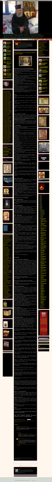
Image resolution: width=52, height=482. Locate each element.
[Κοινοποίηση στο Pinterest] (30, 419)
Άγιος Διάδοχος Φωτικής (6, 99)
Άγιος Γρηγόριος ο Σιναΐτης (6, 98)
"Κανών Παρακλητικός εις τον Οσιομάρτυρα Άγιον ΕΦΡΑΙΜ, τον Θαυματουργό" (9, 50)
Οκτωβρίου (41, 212)
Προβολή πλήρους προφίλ (42, 347)
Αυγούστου (41, 214)
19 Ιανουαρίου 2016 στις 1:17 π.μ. (25, 438)
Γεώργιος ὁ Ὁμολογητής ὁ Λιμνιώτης (43, 329)
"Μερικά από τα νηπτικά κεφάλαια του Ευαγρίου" (9, 54)
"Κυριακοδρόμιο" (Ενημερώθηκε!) (23, 34)
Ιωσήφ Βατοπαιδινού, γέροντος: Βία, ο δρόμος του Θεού (43, 233)
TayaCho (30, 480)
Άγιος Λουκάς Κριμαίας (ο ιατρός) (7, 125)
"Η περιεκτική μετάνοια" (43, 269)
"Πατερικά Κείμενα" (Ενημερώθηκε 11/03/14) (35, 34)
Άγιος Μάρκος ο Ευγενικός (6, 127)
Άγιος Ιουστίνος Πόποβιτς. (6, 114)
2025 (40, 195)
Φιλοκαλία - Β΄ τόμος (34, 35)
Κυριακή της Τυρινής (41, 45)
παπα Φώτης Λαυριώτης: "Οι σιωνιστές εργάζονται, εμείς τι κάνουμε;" (9, 47)
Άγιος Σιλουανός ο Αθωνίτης (7, 137)
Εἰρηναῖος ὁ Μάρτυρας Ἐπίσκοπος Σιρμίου (44, 319)
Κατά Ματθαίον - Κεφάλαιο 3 (42, 295)
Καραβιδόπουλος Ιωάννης (6, 261)
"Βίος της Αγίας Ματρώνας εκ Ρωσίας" (43, 261)
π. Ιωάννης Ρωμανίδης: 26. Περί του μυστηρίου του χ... (43, 231)
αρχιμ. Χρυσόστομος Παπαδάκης (22, 420)
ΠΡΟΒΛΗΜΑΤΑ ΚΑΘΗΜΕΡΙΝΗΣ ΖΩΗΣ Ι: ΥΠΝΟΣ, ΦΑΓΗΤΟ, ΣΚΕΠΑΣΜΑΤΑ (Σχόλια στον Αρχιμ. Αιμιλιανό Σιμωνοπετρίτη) (25, 44)
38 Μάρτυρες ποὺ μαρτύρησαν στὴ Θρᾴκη (43, 322)
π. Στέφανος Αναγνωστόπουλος (7, 295)
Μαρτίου (41, 306)
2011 (40, 208)
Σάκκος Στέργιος (5, 279)
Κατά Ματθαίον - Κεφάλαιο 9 (42, 252)
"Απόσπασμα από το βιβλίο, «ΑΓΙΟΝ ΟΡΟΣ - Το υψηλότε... (43, 268)
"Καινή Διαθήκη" (6, 38)
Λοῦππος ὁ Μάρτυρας (42, 319)
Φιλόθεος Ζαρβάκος (6, 286)
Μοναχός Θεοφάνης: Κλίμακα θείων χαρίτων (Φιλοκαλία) (45, 88)
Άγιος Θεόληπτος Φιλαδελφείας (7, 110)
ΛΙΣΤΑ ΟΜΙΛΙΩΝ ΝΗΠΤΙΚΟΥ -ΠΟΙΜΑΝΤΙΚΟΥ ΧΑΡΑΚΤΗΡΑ (42, 78)
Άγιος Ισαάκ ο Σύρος (6, 115)
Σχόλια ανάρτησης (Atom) (27, 465)
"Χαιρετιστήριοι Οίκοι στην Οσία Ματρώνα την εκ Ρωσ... (43, 257)
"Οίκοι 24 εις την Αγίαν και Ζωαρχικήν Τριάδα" (43, 279)
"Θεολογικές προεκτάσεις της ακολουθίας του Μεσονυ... (43, 281)
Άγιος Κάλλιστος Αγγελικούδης (7, 121)
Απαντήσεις (19, 432)
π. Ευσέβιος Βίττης (5, 291)
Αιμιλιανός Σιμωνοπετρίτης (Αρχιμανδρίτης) (6, 147)
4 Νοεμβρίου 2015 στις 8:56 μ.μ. (24, 426)
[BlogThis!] (28, 419)
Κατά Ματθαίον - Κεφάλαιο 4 (42, 293)
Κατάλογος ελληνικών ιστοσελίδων (43, 342)
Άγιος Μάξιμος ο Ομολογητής (7, 126)
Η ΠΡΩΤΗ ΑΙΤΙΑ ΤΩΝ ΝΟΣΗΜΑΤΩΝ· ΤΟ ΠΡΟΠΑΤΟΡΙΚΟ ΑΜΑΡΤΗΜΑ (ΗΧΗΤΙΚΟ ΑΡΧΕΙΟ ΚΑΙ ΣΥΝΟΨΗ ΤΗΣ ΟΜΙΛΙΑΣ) (43, 67)
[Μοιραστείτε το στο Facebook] (29, 419)
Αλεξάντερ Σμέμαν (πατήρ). (6, 148)
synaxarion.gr (43, 334)
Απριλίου (41, 305)
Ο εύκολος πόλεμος (21, 469)
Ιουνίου (41, 216)
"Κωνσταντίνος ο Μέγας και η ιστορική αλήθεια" (43, 254)
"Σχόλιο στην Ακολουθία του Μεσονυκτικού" (43, 283)
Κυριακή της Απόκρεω (42, 44)
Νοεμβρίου (41, 211)
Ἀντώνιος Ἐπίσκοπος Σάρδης (44, 323)
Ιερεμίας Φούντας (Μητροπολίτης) (5, 154)
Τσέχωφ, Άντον (5, 284)
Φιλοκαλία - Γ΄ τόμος (41, 35)
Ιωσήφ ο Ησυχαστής (6, 259)
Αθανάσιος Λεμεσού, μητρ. (6, 235)
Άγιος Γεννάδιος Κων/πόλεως (7, 93)
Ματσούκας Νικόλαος (6, 267)
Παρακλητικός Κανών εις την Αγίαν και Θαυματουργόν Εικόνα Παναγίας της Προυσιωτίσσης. (9, 74)
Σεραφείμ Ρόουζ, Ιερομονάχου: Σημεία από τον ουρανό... (43, 299)
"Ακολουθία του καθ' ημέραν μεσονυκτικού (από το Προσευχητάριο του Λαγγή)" (9, 63)
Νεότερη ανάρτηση (18, 462)
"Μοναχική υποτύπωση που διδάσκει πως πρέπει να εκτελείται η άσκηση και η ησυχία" (7, 59)
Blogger (35, 480)
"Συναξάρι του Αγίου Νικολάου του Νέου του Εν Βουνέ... (43, 265)
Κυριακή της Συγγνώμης (42, 54)
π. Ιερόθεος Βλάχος (5, 292)
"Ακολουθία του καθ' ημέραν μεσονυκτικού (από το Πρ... (43, 276)
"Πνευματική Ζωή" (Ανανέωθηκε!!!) (8, 35)
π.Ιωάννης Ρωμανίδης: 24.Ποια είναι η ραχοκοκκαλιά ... (43, 224)
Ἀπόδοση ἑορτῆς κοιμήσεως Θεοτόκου (43, 318)
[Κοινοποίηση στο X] (28, 419)
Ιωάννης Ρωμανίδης (6, 255)
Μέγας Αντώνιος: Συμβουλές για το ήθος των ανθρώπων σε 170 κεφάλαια (7, 77)
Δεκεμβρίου (42, 210)
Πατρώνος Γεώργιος (6, 278)
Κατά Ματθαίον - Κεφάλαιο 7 (42, 285)
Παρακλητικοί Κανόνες (18, 421)
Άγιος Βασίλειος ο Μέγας (6, 92)
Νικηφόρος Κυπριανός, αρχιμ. (7, 270)
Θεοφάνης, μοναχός (6, 248)
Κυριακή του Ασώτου (41, 43)
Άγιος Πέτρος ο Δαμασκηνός (7, 136)
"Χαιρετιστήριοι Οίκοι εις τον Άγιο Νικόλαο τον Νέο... (43, 271)
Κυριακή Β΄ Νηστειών (41, 48)
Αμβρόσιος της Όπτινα (6, 236)
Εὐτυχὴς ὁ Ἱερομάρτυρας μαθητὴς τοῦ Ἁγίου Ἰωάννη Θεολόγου (43, 328)
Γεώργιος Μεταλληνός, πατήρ (7, 240)
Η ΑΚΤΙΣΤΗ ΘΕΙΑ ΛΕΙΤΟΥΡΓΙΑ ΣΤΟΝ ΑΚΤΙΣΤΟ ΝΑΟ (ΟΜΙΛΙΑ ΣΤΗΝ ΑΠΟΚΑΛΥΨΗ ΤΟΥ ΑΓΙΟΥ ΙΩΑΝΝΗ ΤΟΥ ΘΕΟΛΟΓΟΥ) (43, 71)
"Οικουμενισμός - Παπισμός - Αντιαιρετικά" (15, 38)
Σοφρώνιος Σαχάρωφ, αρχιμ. (7, 280)
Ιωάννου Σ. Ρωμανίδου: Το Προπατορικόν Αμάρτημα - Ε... (43, 219)
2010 (40, 209)
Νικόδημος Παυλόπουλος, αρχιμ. (7, 271)
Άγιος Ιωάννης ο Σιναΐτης (6, 119)
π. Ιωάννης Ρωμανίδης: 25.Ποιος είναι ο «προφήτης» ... (43, 228)
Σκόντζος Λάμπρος (5, 160)
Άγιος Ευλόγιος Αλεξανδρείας (7, 102)
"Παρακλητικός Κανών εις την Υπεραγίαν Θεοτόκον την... (43, 244)
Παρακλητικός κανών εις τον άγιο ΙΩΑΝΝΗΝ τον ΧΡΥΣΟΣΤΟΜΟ (9, 66)
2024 (40, 196)
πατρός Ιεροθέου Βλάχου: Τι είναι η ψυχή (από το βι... (43, 226)
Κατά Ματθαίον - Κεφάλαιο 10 (42, 239)
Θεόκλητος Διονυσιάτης (6, 250)
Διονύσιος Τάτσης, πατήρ (6, 241)
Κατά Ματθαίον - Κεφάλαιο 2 (42, 301)
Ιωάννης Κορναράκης (6, 253)
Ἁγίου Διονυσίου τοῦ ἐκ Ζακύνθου (44, 330)
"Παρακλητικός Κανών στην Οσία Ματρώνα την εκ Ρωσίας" (43, 259)
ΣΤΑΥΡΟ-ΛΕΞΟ (17, 469)
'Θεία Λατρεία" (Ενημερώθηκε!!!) (18, 35)
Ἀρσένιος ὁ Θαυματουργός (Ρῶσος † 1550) (43, 331)
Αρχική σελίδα (5, 34)
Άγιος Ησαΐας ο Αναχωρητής (7, 104)
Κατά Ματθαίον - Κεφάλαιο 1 (42, 303)
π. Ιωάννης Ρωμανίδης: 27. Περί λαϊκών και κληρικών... (43, 235)
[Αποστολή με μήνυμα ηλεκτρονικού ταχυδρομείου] (27, 419)
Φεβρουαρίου (42, 307)
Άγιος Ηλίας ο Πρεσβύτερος (7, 103)
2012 (40, 207)
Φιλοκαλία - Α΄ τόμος (27, 35)
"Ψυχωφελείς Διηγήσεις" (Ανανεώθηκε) (27, 38)
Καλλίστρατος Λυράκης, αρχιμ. (7, 260)
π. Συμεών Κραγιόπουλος (6, 296)
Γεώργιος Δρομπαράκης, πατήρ (7, 239)
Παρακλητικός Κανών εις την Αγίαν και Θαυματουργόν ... (43, 263)
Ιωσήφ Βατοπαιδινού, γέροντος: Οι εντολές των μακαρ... (43, 248)
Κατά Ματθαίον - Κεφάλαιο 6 (42, 286)
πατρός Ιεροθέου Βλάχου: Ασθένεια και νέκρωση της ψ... (43, 221)
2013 (40, 206)
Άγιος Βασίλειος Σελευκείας (7, 91)
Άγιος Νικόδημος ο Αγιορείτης (7, 132)
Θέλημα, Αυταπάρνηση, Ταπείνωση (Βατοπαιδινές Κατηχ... (43, 297)
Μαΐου (41, 217)
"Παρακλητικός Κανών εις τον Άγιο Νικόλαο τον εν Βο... (43, 273)
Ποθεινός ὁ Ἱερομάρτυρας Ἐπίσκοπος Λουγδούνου (43, 321)
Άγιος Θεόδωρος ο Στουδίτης (7, 109)
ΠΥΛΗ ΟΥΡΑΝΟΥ (18, 42)
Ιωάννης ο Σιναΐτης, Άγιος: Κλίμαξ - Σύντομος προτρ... (42, 250)
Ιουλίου (41, 215)
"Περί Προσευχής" (42, 304)
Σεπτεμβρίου (42, 213)
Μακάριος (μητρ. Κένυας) (6, 265)
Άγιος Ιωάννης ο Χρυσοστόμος (7, 120)
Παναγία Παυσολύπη (31, 420)
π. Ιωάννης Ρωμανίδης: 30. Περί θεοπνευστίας (43, 246)
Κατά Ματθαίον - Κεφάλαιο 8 (42, 277)
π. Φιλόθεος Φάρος (5, 297)
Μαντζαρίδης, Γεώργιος (6, 266)
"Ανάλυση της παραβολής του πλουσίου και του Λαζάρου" (42, 291)
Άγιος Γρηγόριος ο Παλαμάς (7, 97)
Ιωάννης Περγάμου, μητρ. (6, 254)
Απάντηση (17, 430)
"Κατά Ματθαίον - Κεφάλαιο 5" (42, 288)
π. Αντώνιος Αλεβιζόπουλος (7, 290)
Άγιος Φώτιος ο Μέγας (6, 142)
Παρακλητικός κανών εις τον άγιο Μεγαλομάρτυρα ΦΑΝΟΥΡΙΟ (9, 43)
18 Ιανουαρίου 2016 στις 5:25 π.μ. (27, 433)
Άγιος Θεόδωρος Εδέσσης (6, 108)
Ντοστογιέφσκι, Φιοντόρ (6, 274)
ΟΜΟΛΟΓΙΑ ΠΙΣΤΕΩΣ (12, 3)
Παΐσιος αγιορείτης (5, 275)
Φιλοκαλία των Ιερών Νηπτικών (13, 34)
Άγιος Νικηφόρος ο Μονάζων (7, 131)
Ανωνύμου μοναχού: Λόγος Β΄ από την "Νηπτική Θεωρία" (44, 84)
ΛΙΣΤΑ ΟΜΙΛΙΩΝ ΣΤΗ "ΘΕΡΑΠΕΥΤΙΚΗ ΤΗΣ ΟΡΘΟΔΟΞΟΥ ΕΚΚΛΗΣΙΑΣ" (44, 64)
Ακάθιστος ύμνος (41, 55)
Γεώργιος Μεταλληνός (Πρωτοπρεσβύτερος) (6, 151)
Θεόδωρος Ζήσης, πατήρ (6, 249)
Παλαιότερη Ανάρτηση (32, 462)
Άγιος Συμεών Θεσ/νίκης (6, 138)
